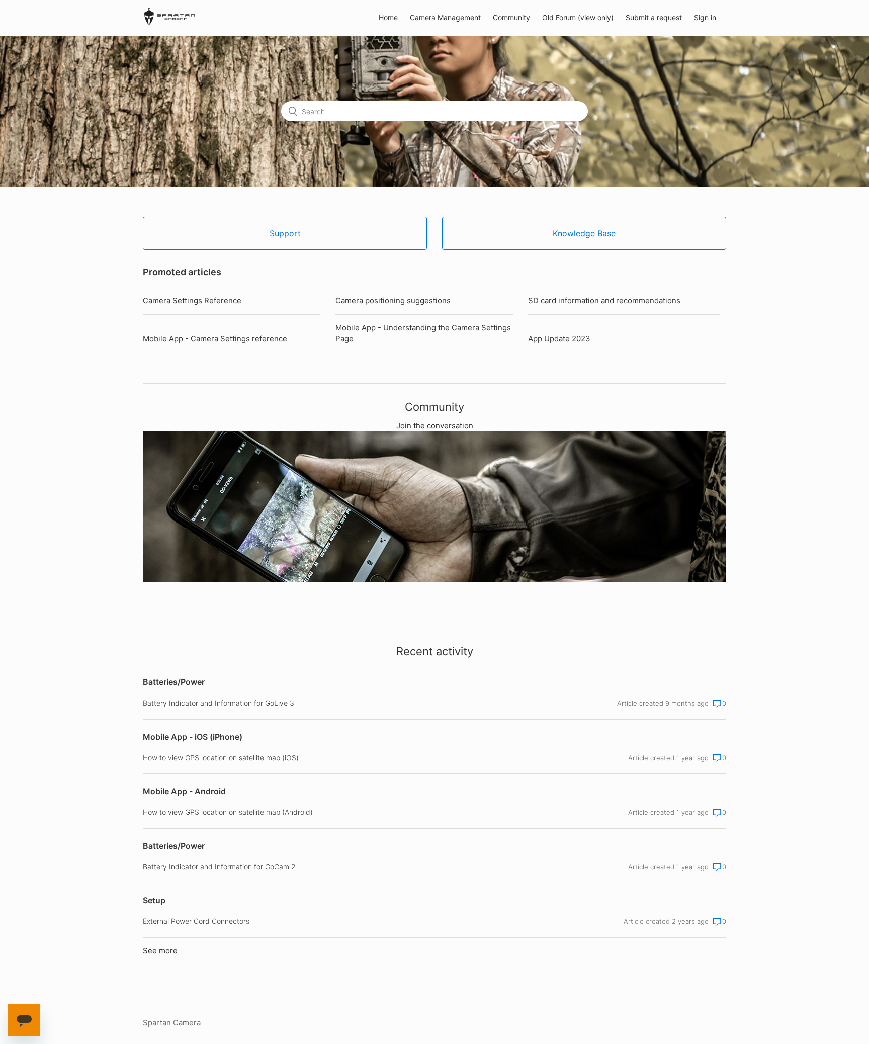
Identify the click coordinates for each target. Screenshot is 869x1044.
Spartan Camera (172, 1022)
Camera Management (445, 17)
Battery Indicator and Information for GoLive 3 (218, 703)
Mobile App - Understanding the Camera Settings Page (423, 333)
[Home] (169, 23)
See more (160, 950)
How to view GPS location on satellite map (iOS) (221, 757)
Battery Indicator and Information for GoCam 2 (219, 866)
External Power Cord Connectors (196, 921)
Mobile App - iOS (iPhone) (192, 737)
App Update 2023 (559, 338)
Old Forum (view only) (578, 17)
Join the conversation (434, 425)
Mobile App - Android (184, 791)
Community (511, 17)
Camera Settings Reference (192, 300)
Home (388, 17)
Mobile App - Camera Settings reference (215, 338)
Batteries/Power (174, 682)
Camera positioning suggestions (393, 300)
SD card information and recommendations (604, 300)
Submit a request (654, 17)
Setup (154, 900)
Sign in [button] (705, 17)
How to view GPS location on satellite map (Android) (228, 812)
